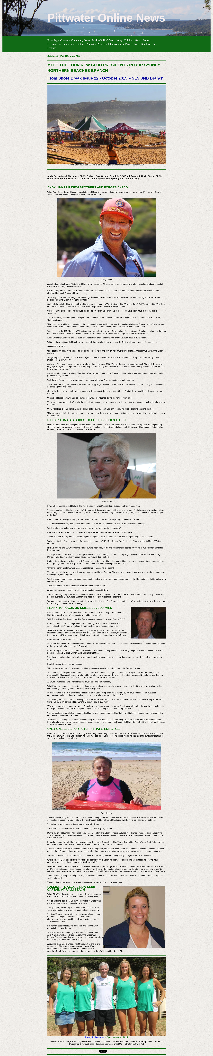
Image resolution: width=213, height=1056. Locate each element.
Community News (80, 40)
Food (136, 44)
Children (128, 40)
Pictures (81, 44)
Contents (65, 40)
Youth (138, 40)
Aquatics (91, 44)
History (119, 40)
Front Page (53, 40)
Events (128, 44)
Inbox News (69, 44)
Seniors (147, 40)
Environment (54, 44)
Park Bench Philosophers (110, 44)
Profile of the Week (102, 40)
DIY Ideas (146, 44)
